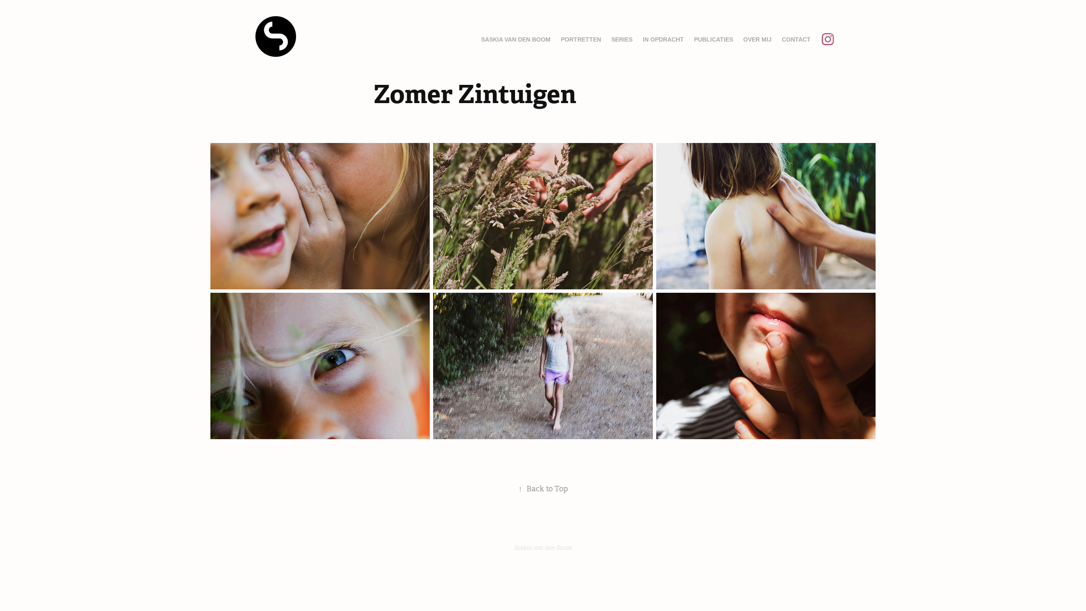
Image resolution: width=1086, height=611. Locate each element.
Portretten (581, 39)
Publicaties (713, 39)
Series (622, 39)
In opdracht (663, 39)
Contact (796, 39)
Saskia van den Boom (516, 39)
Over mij (757, 39)
